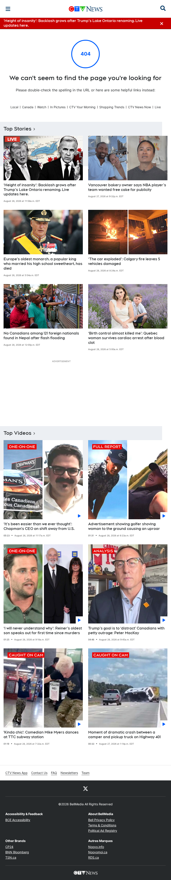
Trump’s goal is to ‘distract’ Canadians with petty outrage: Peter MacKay (126, 630)
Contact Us (39, 773)
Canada (27, 107)
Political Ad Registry (102, 830)
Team (85, 773)
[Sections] (8, 8)
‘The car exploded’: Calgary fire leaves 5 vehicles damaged (124, 261)
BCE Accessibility (17, 820)
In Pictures (57, 107)
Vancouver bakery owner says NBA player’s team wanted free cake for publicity (127, 187)
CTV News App (16, 773)
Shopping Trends (111, 107)
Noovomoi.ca (97, 852)
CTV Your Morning (82, 107)
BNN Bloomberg (17, 852)
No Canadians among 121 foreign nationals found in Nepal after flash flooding (41, 335)
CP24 (9, 847)
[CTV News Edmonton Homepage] (85, 9)
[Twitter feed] (85, 788)
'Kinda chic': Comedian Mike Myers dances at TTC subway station (41, 734)
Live (158, 107)
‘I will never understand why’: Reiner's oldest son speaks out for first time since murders (43, 630)
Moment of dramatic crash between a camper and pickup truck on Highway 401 (124, 734)
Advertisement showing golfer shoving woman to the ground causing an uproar (124, 526)
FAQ (54, 773)
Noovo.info (96, 847)
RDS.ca (93, 857)
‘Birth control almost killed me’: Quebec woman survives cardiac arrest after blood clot (126, 338)
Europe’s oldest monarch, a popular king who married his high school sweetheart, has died (43, 264)
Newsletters (69, 773)
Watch (41, 107)
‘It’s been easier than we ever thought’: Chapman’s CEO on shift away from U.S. (39, 526)
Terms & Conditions (102, 825)
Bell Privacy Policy (101, 820)
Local (14, 107)
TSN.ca (10, 857)
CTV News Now (139, 107)
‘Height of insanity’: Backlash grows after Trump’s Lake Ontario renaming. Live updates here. (40, 189)
